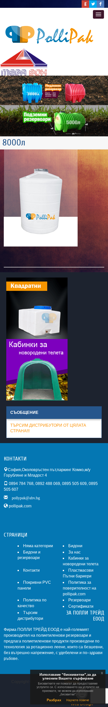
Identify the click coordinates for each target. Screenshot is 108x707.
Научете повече (77, 700)
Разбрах (54, 700)
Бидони (75, 546)
